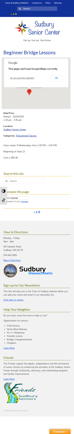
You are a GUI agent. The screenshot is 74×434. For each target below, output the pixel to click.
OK (56, 78)
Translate (24, 201)
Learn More (9, 348)
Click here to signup (13, 300)
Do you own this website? (22, 78)
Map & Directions (12, 260)
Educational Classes (26, 136)
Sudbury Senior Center (14, 129)
